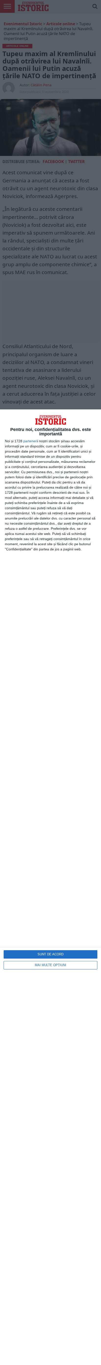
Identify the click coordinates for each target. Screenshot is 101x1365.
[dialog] (50, 887)
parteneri (30, 441)
